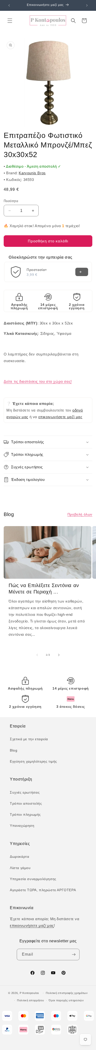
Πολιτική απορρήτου (30, 1000)
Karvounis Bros (32, 173)
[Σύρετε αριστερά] (37, 655)
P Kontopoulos (29, 992)
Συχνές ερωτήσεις (25, 792)
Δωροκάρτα (19, 856)
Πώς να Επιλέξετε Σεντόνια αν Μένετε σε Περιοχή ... (44, 588)
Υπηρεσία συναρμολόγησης (33, 879)
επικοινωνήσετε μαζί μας (60, 417)
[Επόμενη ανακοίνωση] (86, 5)
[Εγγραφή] (73, 954)
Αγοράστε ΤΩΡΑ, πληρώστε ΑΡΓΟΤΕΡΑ (43, 890)
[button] (9, 20)
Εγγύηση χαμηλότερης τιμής (33, 761)
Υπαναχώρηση (22, 826)
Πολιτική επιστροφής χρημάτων (67, 992)
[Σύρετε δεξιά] (58, 655)
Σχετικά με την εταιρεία (29, 739)
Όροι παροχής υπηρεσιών (66, 1000)
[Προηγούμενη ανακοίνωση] (9, 5)
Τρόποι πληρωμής (25, 814)
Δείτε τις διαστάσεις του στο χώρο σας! (38, 381)
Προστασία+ (37, 270)
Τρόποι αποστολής (26, 803)
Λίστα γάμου (20, 868)
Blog (13, 750)
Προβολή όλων (79, 514)
